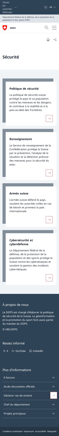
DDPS (13, 27)
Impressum (29, 431)
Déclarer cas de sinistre (18, 395)
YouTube (20, 351)
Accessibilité (40, 431)
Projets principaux (15, 413)
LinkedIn (38, 351)
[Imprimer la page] (48, 39)
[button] (53, 395)
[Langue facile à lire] (46, 7)
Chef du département (17, 404)
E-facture (9, 377)
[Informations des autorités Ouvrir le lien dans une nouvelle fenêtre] (42, 7)
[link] (29, 102)
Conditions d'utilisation (12, 431)
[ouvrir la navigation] (54, 28)
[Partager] (54, 39)
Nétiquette (51, 431)
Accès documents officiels (19, 386)
